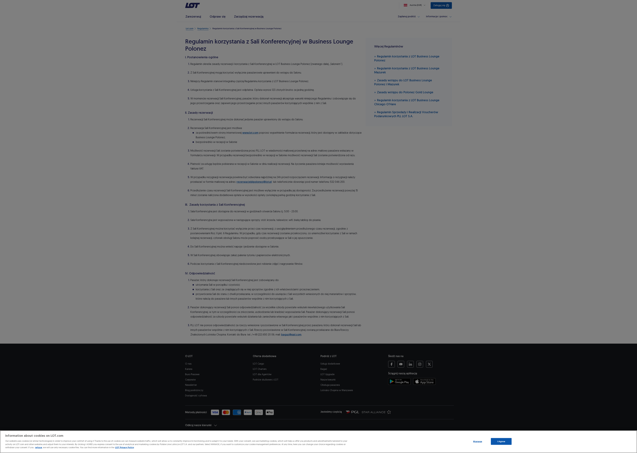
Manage (477, 441)
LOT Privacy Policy (124, 447)
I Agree (501, 441)
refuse (38, 447)
